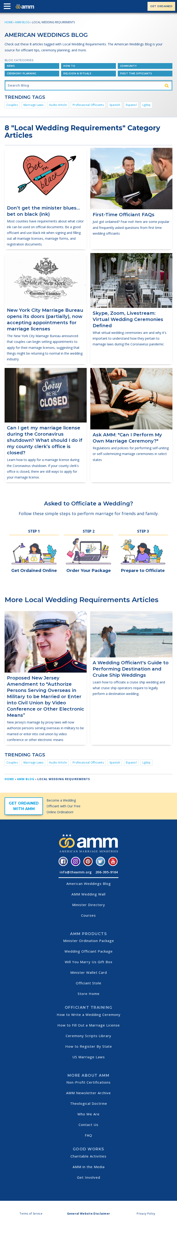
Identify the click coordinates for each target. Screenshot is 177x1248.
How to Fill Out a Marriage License (88, 1025)
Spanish (114, 105)
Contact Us (88, 1124)
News (11, 65)
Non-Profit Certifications (88, 1082)
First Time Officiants (136, 73)
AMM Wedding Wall (88, 894)
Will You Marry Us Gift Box (88, 961)
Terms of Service (31, 1214)
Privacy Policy (146, 1214)
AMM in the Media (89, 1166)
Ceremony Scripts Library (88, 1035)
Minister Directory (88, 904)
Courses (88, 915)
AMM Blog (22, 22)
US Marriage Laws (88, 1057)
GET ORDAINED (161, 6)
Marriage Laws (33, 105)
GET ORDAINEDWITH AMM (24, 806)
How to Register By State (88, 1046)
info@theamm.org (76, 872)
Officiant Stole (88, 983)
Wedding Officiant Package (89, 951)
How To (69, 65)
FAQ (88, 1135)
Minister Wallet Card (88, 972)
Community (128, 65)
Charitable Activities (88, 1156)
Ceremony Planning (21, 73)
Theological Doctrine (88, 1103)
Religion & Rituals (77, 73)
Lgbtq (146, 105)
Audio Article (58, 105)
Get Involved (88, 1177)
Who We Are (88, 1114)
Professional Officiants (88, 105)
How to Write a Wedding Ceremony (89, 1014)
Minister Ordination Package (88, 940)
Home (9, 22)
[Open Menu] (8, 7)
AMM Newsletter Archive (88, 1093)
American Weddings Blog (88, 883)
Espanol (131, 105)
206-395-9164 (106, 872)
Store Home (89, 993)
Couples (12, 105)
